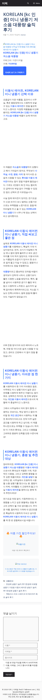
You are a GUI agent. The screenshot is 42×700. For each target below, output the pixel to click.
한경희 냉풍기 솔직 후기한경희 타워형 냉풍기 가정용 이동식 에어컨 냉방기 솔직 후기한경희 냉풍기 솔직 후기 (20, 587)
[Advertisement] (21, 143)
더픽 (5, 3)
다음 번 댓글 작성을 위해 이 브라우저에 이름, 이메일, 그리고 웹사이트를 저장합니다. (21, 665)
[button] (28, 3)
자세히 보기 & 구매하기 (14, 72)
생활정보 (9, 581)
